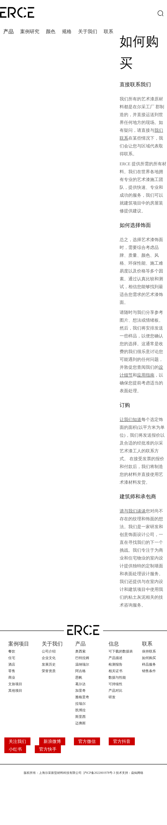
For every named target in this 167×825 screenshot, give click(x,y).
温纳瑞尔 (82, 664)
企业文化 (49, 658)
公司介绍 (49, 651)
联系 (108, 31)
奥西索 (80, 651)
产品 (8, 31)
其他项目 (15, 690)
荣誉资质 (49, 671)
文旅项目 (15, 684)
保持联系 (149, 651)
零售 (11, 671)
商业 (11, 677)
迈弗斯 (80, 723)
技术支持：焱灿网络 (129, 772)
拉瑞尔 (80, 703)
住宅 (11, 658)
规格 (67, 31)
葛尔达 (80, 684)
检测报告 (115, 664)
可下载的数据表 (121, 651)
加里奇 (80, 690)
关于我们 (87, 31)
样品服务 (149, 664)
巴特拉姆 (82, 658)
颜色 (50, 31)
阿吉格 (80, 671)
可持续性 (115, 684)
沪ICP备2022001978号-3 (99, 772)
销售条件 (149, 671)
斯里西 (80, 716)
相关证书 (115, 671)
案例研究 (29, 31)
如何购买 (149, 658)
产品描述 (115, 658)
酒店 (11, 664)
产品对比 (115, 690)
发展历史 (49, 664)
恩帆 (78, 677)
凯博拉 (80, 710)
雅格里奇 (82, 697)
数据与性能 (117, 677)
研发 (112, 697)
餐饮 (11, 651)
